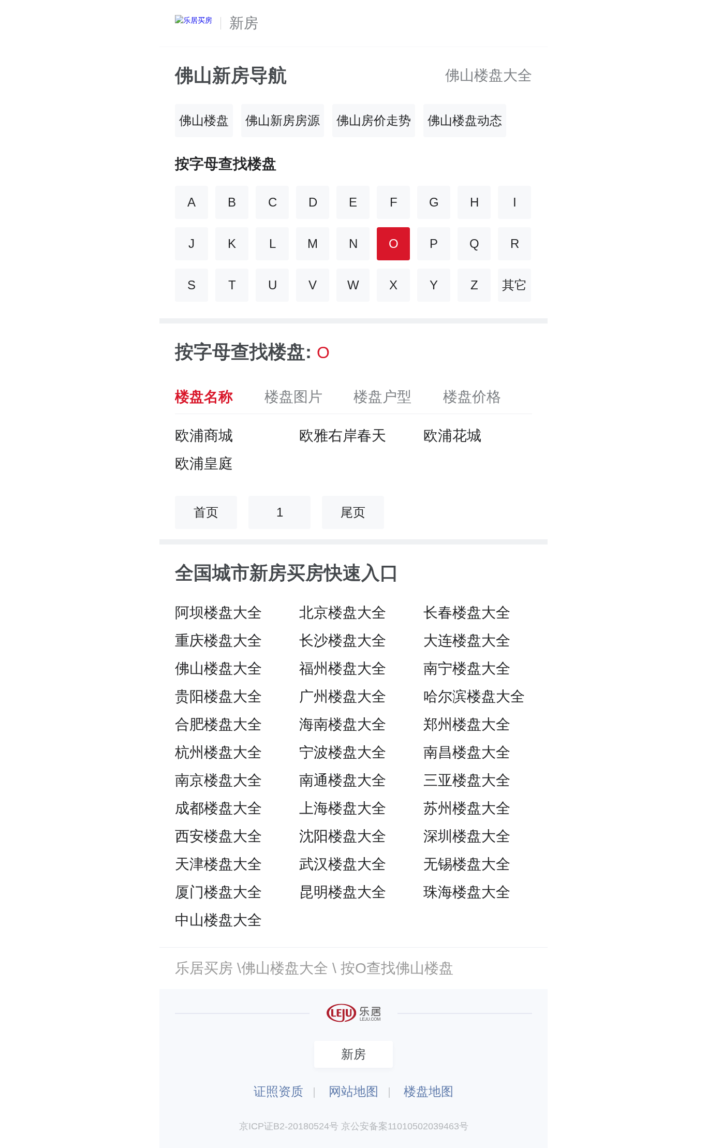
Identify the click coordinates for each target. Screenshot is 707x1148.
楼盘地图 (428, 1091)
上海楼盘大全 (342, 808)
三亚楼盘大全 (466, 780)
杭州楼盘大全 (218, 752)
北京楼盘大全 (342, 613)
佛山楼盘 (204, 120)
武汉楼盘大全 (342, 864)
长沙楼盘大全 (342, 640)
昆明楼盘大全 (342, 892)
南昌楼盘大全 (466, 752)
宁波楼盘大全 (342, 752)
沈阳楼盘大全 (342, 836)
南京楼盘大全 (218, 780)
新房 (243, 23)
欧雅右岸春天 (342, 436)
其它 (514, 285)
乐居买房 (204, 968)
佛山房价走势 (373, 120)
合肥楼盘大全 (218, 724)
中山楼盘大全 (218, 920)
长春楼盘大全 (466, 613)
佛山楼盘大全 (488, 75)
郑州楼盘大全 (466, 724)
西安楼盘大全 (218, 836)
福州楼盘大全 (342, 668)
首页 (206, 512)
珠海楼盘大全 (466, 892)
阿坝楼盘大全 (218, 613)
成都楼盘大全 (218, 808)
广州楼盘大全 (342, 696)
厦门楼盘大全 (218, 892)
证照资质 (278, 1091)
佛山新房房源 (282, 120)
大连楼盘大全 (466, 640)
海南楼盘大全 (342, 724)
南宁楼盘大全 (466, 668)
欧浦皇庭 (204, 463)
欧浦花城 (452, 436)
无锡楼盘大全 (466, 864)
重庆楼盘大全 (218, 640)
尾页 (353, 512)
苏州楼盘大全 (466, 808)
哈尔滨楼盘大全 (474, 696)
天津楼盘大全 (218, 864)
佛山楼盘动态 (465, 120)
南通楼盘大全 (342, 780)
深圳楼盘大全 (466, 836)
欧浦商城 (204, 436)
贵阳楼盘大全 (218, 696)
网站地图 (353, 1091)
